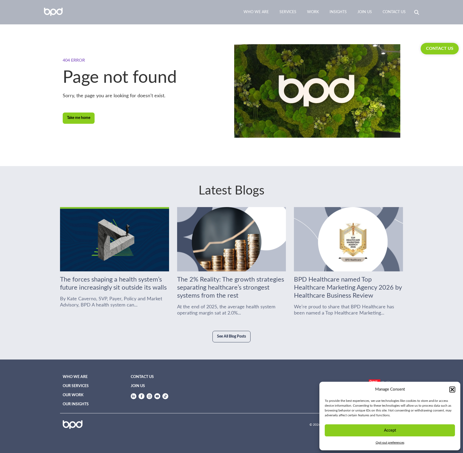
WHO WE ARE (75, 377)
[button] (452, 389)
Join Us (364, 12)
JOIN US (138, 386)
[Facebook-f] (141, 396)
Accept (390, 430)
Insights (338, 12)
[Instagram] (149, 396)
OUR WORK (73, 395)
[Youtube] (157, 396)
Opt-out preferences (390, 442)
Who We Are (256, 12)
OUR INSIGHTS (76, 404)
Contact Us (394, 12)
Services (287, 12)
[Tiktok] (165, 396)
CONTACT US (439, 48)
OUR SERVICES (76, 386)
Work (313, 12)
